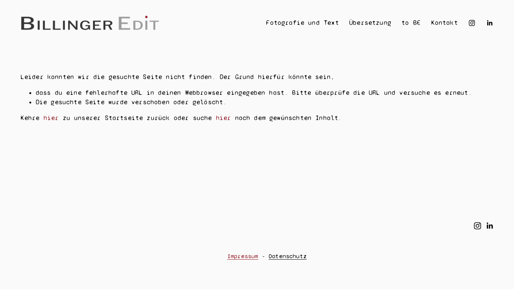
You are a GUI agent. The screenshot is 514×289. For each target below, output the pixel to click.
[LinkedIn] (489, 23)
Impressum (243, 256)
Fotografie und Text (302, 23)
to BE (411, 23)
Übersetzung (370, 23)
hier (51, 118)
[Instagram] (472, 23)
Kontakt (444, 23)
